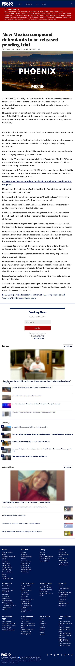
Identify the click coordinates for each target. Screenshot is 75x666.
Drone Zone (5, 596)
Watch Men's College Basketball (64, 636)
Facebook (43, 625)
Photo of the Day (26, 631)
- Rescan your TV (63, 603)
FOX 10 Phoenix (6, 49)
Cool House (5, 594)
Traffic (4, 576)
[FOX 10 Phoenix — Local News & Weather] (8, 4)
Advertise (61, 586)
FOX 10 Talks (25, 594)
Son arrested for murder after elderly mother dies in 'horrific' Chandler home (24, 507)
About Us (62, 583)
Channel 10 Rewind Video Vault (7, 591)
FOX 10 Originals (27, 583)
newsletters (72, 654)
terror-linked (24, 298)
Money (42, 549)
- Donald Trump (63, 565)
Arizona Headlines (7, 552)
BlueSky (42, 632)
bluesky (65, 654)
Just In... (5, 346)
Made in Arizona (7, 601)
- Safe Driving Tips (7, 578)
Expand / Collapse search (72, 4)
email (68, 654)
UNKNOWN (24, 608)
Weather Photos (26, 567)
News (4, 549)
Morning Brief (6, 565)
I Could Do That (25, 601)
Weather (24, 549)
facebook (47, 654)
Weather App (25, 565)
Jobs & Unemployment (46, 556)
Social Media (45, 616)
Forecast (23, 552)
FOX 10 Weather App (8, 630)
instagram (54, 654)
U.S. (13, 49)
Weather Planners (26, 561)
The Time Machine (26, 605)
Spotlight (4, 609)
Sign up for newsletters (28, 623)
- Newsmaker (62, 560)
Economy (42, 554)
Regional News (46, 583)
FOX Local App (6, 628)
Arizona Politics (63, 558)
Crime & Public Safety (8, 556)
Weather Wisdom (26, 570)
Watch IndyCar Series (64, 633)
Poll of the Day (6, 570)
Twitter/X (42, 628)
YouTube (42, 619)
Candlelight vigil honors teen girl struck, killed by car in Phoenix (26, 502)
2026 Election (62, 552)
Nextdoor (42, 634)
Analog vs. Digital (26, 586)
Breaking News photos (27, 629)
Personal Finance (45, 559)
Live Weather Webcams (9, 623)
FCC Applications (63, 594)
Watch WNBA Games (64, 643)
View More (68, 346)
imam (33, 298)
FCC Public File (62, 597)
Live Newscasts (6, 621)
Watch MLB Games (64, 627)
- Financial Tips (44, 561)
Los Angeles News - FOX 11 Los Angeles (46, 586)
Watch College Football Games (65, 624)
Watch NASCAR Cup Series (64, 630)
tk (61, 654)
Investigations (6, 598)
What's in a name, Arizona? (26, 610)
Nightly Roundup (7, 567)
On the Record (25, 603)
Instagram (43, 623)
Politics (61, 549)
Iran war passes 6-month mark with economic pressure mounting (21, 523)
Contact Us (61, 590)
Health (4, 559)
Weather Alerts (25, 563)
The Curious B (25, 592)
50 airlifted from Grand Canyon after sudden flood (27, 396)
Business (42, 552)
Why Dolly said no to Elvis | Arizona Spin (13, 515)
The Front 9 (24, 597)
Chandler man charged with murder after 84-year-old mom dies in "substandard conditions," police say (37, 382)
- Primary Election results (63, 555)
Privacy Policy (39, 337)
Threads (42, 630)
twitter (51, 654)
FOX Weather (25, 572)
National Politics (63, 562)
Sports (4, 574)
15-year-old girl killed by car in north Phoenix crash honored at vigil (32, 387)
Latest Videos (8, 467)
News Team (62, 599)
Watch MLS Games (64, 645)
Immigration (5, 561)
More (44, 4)
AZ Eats (23, 588)
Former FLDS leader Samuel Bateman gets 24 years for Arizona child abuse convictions (42, 434)
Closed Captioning (63, 588)
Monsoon (24, 554)
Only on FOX (7, 583)
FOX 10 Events (25, 621)
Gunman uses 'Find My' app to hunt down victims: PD (30, 442)
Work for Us (62, 605)
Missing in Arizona (7, 603)
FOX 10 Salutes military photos (28, 626)
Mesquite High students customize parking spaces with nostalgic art (22, 531)
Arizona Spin (6, 586)
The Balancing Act (26, 590)
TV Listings (61, 601)
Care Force (5, 588)
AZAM (4, 554)
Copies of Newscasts (64, 592)
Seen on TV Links (7, 572)
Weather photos (26, 634)
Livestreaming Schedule (9, 625)
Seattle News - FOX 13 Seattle (46, 594)
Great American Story (27, 599)
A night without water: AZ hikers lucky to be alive (29, 427)
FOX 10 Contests (26, 619)
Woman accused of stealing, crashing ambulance (29, 456)
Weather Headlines (26, 556)
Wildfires (23, 559)
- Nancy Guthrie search (9, 605)
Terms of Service (38, 338)
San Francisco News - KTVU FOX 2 (46, 590)
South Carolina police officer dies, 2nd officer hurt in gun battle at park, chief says (36, 404)
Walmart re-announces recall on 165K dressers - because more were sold (34, 412)
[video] (37, 485)
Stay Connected (27, 616)
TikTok (42, 621)
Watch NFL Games (64, 621)
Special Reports (6, 607)
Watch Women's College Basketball (63, 640)
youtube (58, 654)
